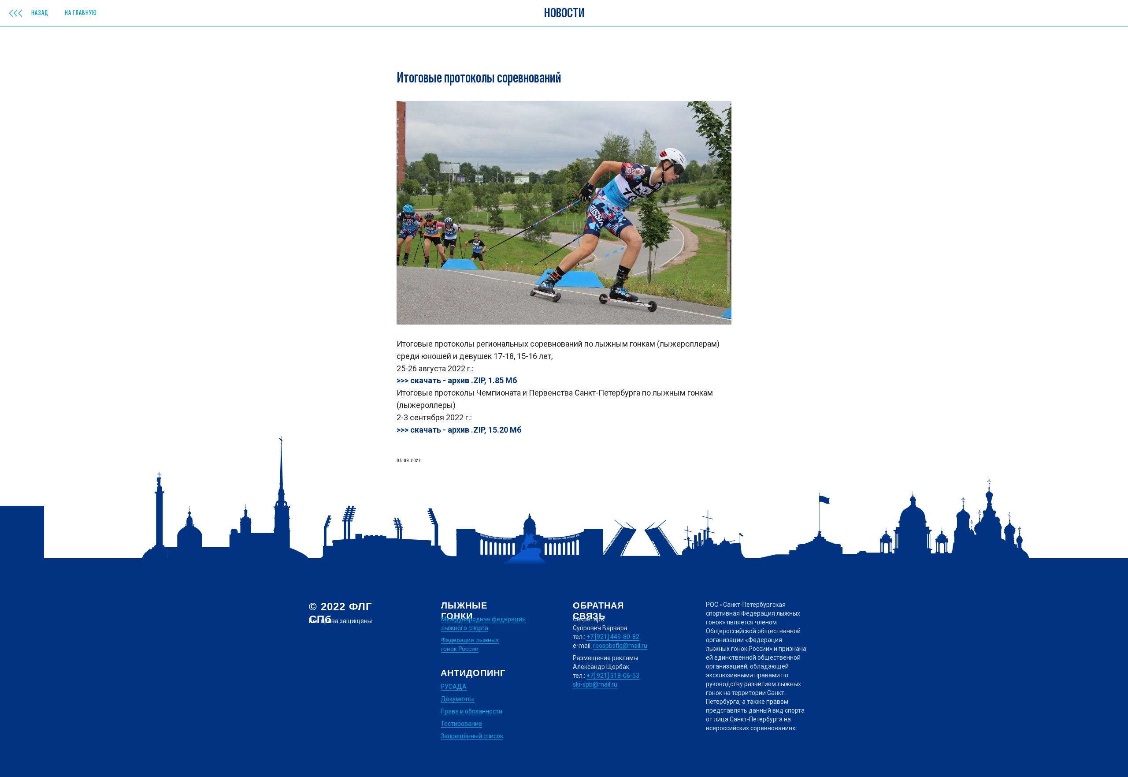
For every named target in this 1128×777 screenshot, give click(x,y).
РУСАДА (454, 686)
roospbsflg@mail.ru (620, 645)
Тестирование (461, 723)
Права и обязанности (471, 711)
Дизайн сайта (329, 736)
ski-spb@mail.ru (595, 684)
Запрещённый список (472, 736)
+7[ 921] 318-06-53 (612, 675)
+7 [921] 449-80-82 (612, 636)
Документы (458, 698)
